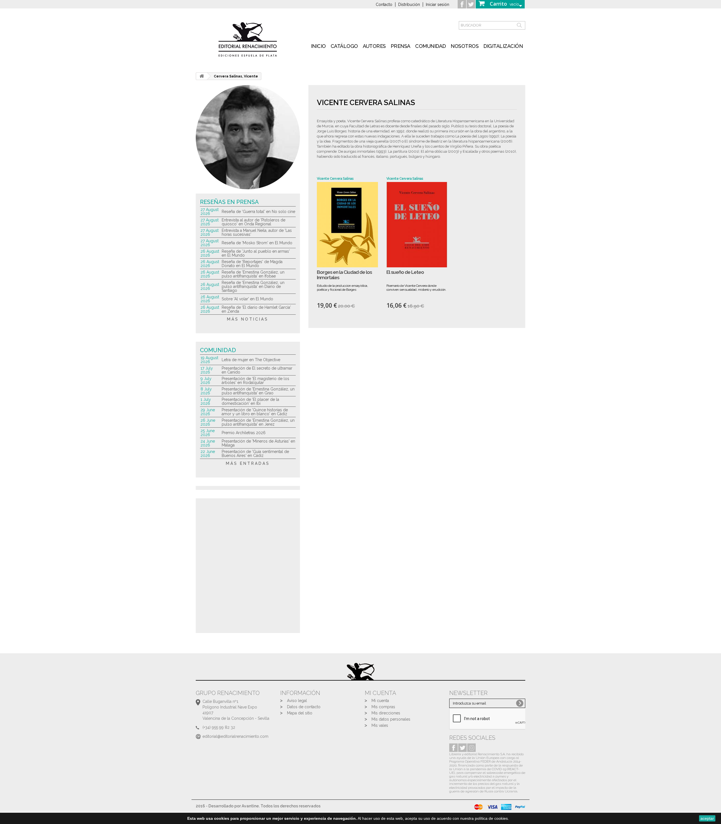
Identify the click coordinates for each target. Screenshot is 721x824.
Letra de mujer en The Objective (251, 359)
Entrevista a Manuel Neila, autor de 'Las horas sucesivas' (257, 232)
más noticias (247, 319)
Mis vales (379, 725)
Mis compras (383, 707)
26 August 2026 (210, 253)
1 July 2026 (206, 401)
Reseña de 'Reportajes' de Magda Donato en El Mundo (252, 263)
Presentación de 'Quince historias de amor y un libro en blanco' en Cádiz (255, 412)
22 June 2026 (208, 453)
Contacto (384, 4)
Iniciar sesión (437, 4)
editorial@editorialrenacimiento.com (235, 736)
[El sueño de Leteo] (417, 224)
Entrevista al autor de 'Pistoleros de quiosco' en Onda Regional (253, 222)
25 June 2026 (208, 432)
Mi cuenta (380, 700)
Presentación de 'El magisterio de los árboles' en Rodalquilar (255, 380)
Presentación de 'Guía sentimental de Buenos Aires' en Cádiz (255, 453)
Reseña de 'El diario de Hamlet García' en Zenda (256, 309)
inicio (318, 46)
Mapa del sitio (299, 713)
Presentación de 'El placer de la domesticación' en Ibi (250, 401)
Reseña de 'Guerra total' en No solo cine (258, 211)
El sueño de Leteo (405, 272)
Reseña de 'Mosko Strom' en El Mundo (257, 243)
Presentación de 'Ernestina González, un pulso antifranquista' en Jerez (258, 422)
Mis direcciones (385, 713)
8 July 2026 (206, 391)
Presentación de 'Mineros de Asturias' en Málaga (258, 443)
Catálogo (344, 46)
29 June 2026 (208, 412)
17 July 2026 (207, 370)
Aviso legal (297, 700)
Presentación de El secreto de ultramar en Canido (257, 370)
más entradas (248, 463)
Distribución (409, 4)
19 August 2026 (209, 360)
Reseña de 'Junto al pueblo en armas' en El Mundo (256, 253)
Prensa (400, 46)
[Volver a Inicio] (201, 76)
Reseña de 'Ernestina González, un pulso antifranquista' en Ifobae (253, 274)
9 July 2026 (206, 380)
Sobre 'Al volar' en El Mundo (247, 299)
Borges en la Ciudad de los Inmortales (344, 275)
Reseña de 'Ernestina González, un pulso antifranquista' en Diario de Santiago (253, 286)
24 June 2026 (208, 443)
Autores (374, 46)
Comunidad (430, 46)
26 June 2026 (208, 422)
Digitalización (503, 46)
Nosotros (465, 46)
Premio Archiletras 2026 (244, 432)
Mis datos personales (390, 719)
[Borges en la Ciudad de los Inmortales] (347, 224)
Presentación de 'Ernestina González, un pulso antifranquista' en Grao (258, 391)
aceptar (707, 818)
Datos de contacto (304, 707)
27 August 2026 (210, 211)
